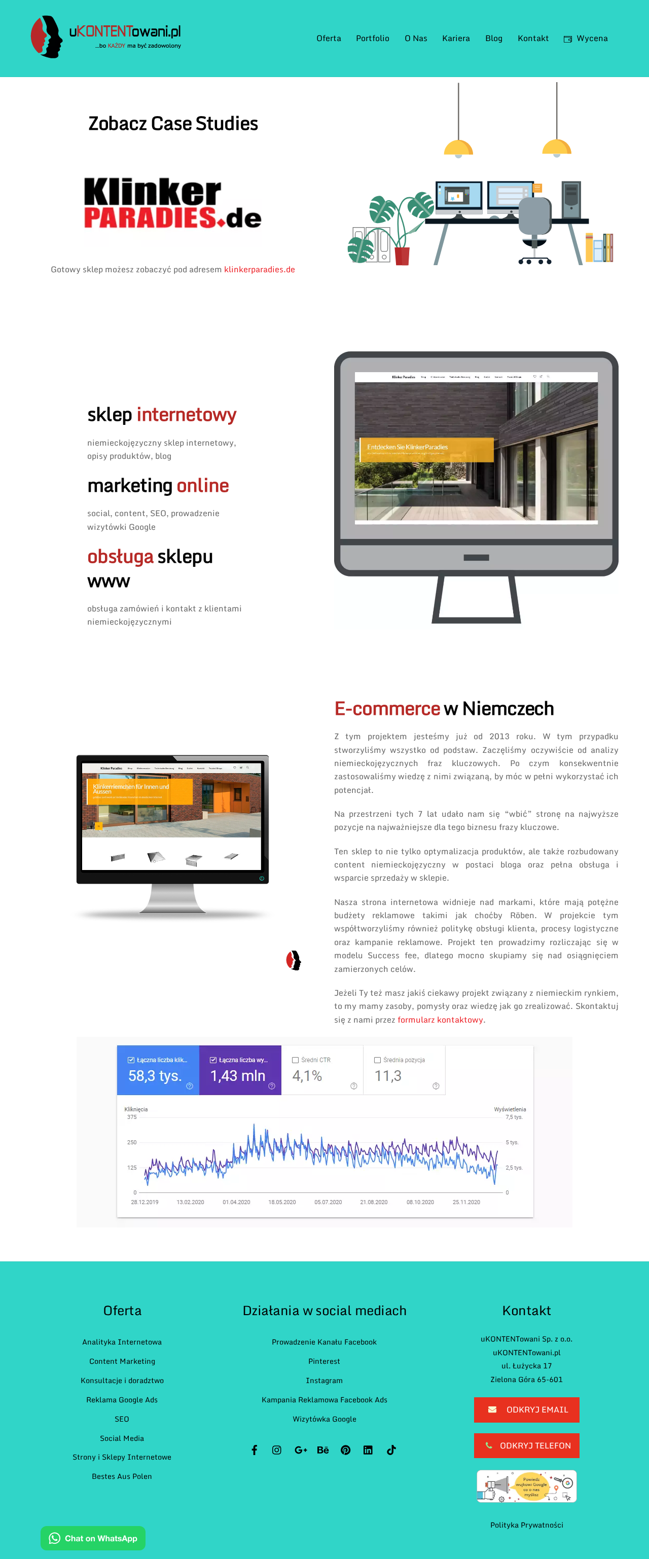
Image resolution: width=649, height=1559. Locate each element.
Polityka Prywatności (526, 1525)
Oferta (328, 38)
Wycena (591, 38)
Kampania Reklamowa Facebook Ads (324, 1399)
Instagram (324, 1380)
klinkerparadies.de (259, 269)
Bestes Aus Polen (122, 1476)
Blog (493, 38)
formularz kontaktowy (440, 1019)
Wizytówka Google (324, 1419)
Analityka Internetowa (122, 1342)
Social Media (122, 1438)
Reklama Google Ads (122, 1399)
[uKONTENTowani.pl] (105, 53)
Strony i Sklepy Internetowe (122, 1457)
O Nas (416, 38)
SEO (122, 1419)
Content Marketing (122, 1361)
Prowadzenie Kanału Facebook (324, 1342)
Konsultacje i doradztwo (122, 1380)
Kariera (456, 38)
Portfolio (372, 38)
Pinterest (324, 1361)
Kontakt (533, 38)
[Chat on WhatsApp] (93, 1540)
